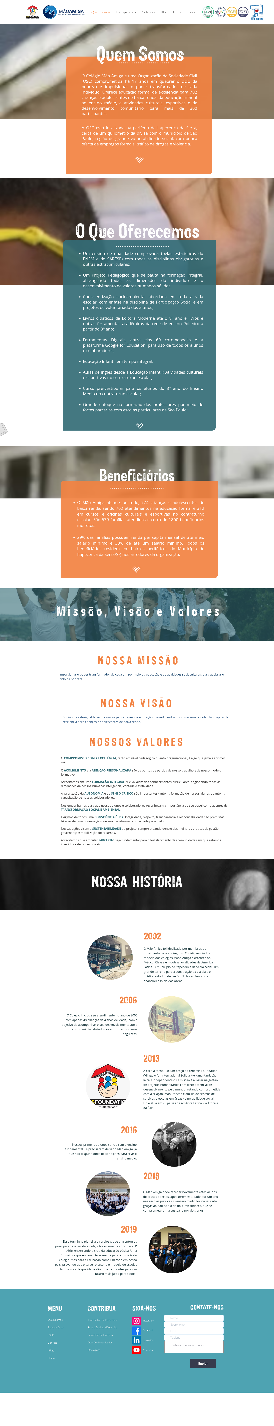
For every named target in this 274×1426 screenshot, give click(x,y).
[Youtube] (136, 1350)
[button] (177, 12)
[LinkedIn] (136, 1340)
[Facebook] (136, 1330)
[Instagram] (136, 1321)
